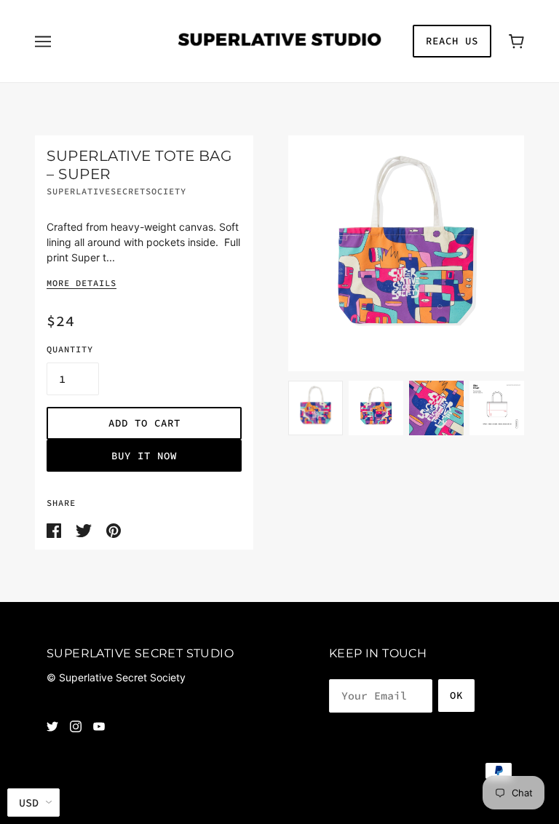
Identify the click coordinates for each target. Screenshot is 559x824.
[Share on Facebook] (55, 530)
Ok (456, 695)
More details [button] (81, 283)
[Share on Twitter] (85, 530)
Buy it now (144, 455)
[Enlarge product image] (406, 253)
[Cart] (516, 41)
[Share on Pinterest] (113, 530)
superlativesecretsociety (116, 191)
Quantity (70, 349)
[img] (52, 725)
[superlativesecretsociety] (279, 39)
